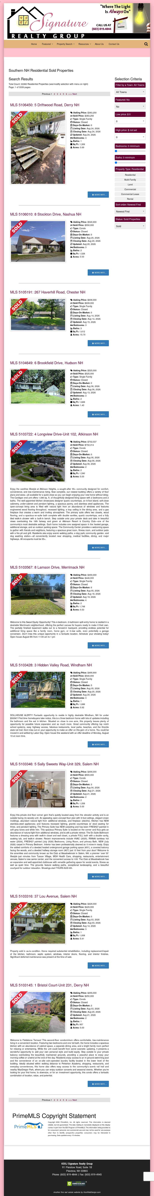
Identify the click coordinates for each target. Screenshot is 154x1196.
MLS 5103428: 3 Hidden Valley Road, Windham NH (51, 664)
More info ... (100, 194)
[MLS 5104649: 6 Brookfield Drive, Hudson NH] (38, 386)
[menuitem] (34, 44)
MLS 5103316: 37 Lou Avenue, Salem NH (43, 896)
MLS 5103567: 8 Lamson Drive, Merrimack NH (47, 567)
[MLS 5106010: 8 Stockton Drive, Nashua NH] (38, 241)
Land (130, 184)
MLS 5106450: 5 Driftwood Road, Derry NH (44, 104)
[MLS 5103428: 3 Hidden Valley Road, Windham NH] (38, 689)
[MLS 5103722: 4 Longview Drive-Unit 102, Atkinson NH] (38, 460)
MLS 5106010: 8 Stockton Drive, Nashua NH (45, 214)
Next (74, 93)
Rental (130, 198)
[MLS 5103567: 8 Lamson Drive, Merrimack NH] (38, 594)
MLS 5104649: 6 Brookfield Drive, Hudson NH (46, 362)
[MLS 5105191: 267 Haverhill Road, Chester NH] (38, 314)
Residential (130, 174)
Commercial (130, 189)
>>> (70, 93)
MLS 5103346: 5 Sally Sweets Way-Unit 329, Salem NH (54, 763)
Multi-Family (130, 179)
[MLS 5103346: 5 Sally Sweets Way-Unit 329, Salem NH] (38, 788)
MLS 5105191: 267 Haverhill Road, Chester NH (47, 292)
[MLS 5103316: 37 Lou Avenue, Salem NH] (38, 922)
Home (34, 43)
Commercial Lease (130, 194)
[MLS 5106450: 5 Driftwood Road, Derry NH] (38, 147)
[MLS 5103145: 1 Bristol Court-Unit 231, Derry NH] (38, 1011)
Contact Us (114, 43)
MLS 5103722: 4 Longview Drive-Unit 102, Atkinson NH (54, 434)
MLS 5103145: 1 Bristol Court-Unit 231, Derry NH (49, 985)
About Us (99, 43)
